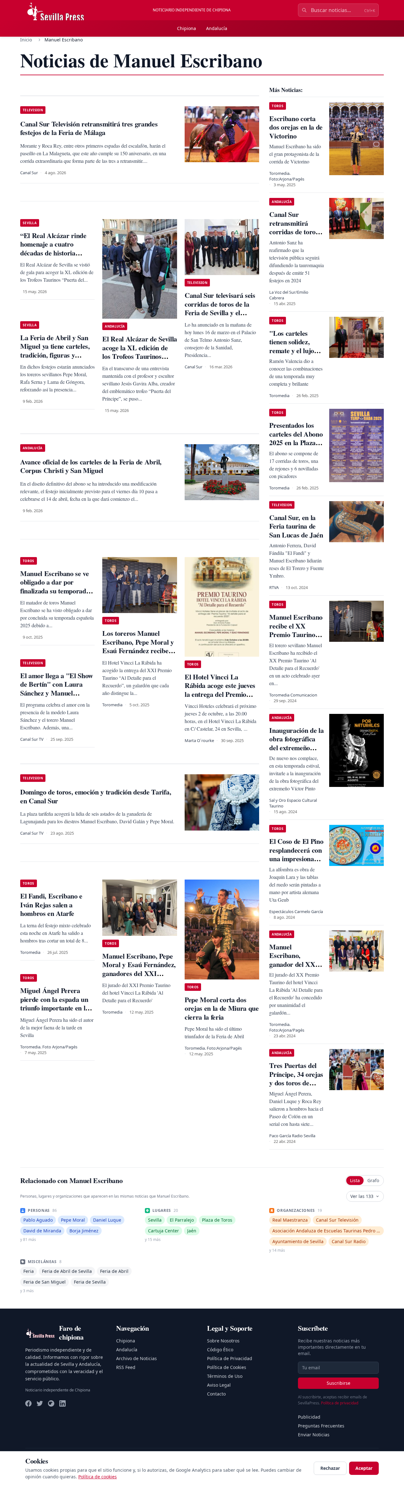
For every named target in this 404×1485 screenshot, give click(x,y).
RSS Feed (125, 1367)
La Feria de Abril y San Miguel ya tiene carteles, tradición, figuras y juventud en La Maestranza (55, 354)
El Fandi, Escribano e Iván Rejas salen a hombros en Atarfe (51, 904)
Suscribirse (338, 1383)
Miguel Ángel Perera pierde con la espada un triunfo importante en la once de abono (54, 1003)
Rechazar (330, 1468)
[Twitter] (40, 1403)
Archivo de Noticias (136, 1358)
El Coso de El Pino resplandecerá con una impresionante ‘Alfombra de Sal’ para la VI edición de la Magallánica (296, 863)
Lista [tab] (355, 1180)
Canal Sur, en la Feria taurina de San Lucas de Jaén (296, 526)
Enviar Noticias (314, 1435)
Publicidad (309, 1417)
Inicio (26, 40)
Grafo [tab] (373, 1180)
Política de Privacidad (229, 1358)
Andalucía (216, 28)
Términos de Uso (224, 1376)
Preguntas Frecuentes (321, 1426)
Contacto (216, 1394)
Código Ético (220, 1350)
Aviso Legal (219, 1385)
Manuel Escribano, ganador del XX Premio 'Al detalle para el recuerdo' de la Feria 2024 (295, 969)
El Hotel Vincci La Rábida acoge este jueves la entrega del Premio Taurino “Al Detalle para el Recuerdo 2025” (221, 694)
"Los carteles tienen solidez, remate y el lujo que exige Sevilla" (294, 346)
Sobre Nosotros (223, 1341)
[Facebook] (28, 1403)
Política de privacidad (339, 1403)
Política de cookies (97, 1477)
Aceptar (363, 1468)
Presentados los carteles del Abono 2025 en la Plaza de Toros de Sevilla (296, 438)
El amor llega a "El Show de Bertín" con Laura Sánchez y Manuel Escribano (56, 688)
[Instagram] (51, 1403)
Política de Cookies (226, 1367)
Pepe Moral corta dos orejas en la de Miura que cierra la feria (222, 1008)
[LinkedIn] (62, 1403)
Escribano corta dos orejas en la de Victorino (296, 127)
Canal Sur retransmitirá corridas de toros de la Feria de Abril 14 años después (293, 236)
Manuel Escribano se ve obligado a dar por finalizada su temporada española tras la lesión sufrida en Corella (54, 590)
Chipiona (186, 28)
